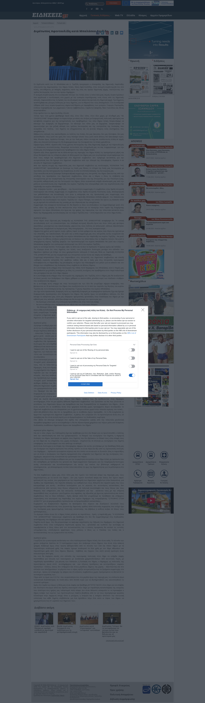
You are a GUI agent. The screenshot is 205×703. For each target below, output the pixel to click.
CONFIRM (85, 384)
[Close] (143, 310)
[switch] (132, 350)
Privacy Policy (116, 393)
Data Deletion (89, 393)
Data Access (102, 393)
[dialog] (102, 351)
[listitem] (102, 344)
